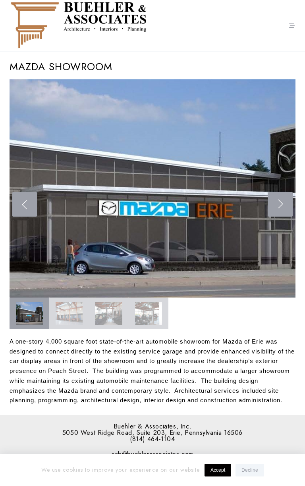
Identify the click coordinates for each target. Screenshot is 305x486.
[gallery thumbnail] (29, 313)
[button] (152, 188)
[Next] (280, 204)
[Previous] (24, 204)
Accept (217, 470)
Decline (249, 470)
